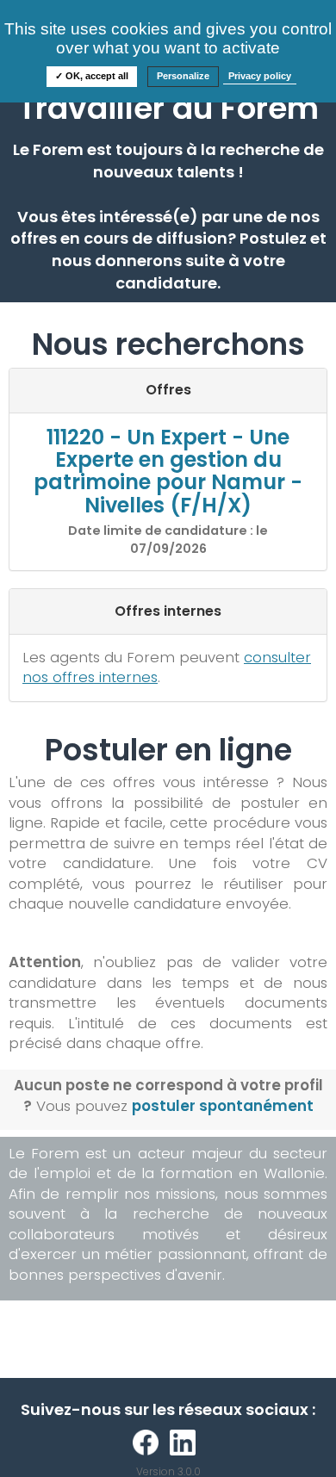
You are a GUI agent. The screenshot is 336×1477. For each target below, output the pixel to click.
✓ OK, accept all (91, 76)
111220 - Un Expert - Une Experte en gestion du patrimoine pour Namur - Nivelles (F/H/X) (168, 471)
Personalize (183, 76)
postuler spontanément (223, 1105)
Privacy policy (259, 76)
